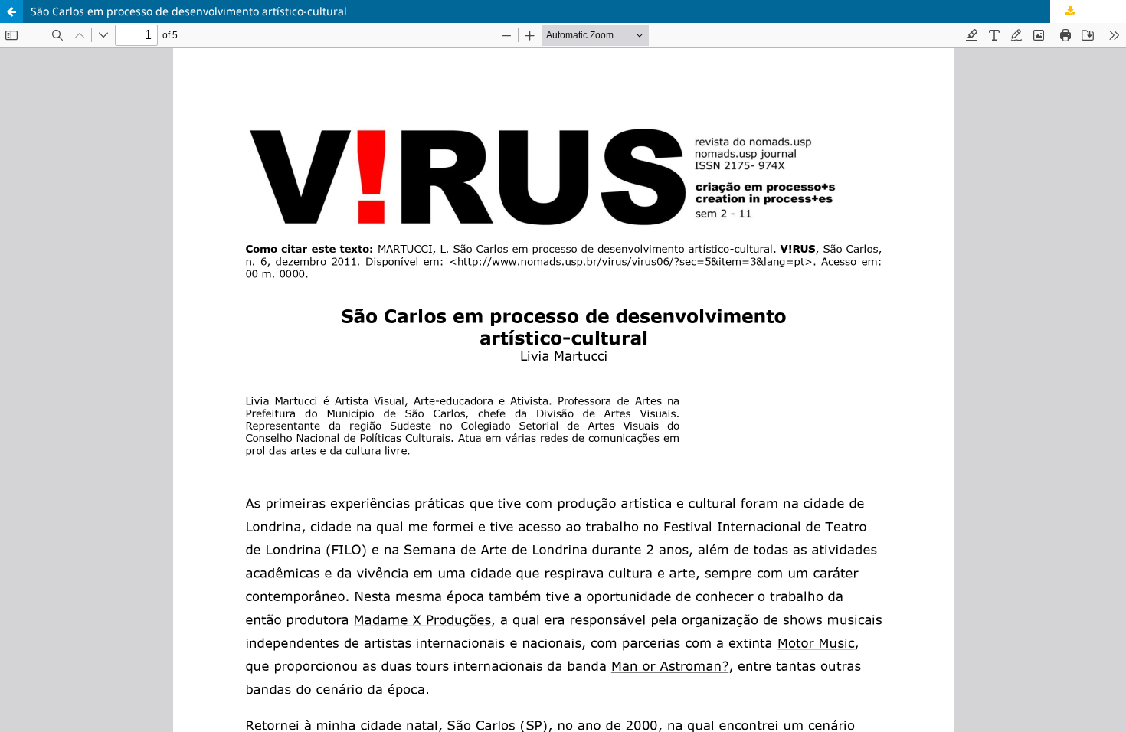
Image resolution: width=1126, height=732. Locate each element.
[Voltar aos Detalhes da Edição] (11, 11)
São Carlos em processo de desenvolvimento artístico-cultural (189, 11)
